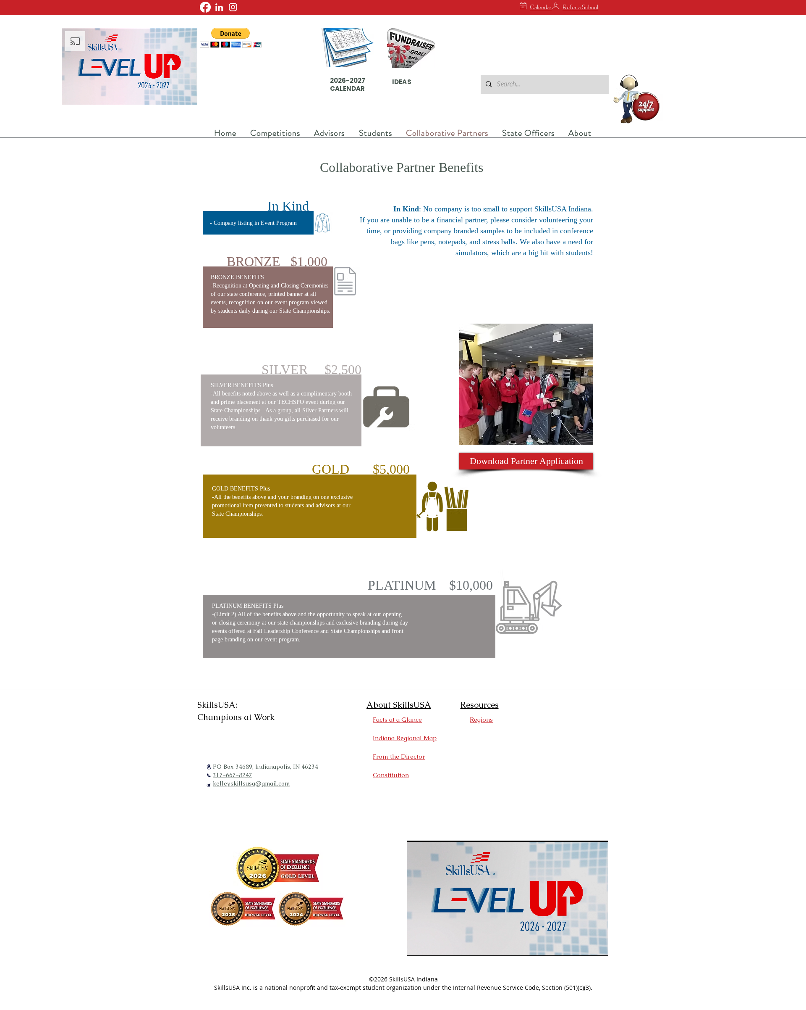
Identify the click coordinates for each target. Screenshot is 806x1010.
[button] (231, 37)
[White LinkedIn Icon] (219, 7)
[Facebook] (205, 7)
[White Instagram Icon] (233, 7)
